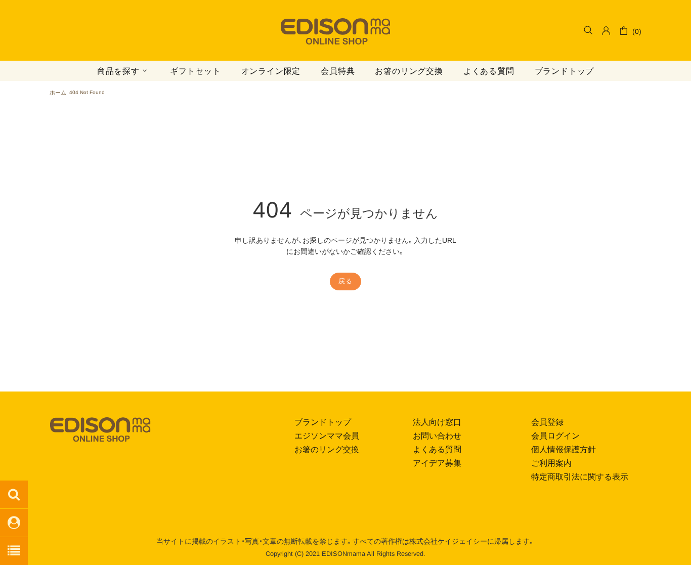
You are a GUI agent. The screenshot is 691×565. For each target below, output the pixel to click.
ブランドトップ (322, 422)
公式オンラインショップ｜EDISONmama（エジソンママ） (335, 33)
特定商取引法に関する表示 (579, 476)
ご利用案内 (551, 463)
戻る (345, 281)
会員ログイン (555, 435)
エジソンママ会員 (326, 435)
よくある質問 (437, 449)
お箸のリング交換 (326, 449)
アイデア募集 (437, 463)
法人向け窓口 (437, 422)
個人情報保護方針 (563, 449)
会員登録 (547, 422)
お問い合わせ (437, 435)
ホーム (58, 93)
